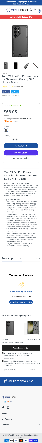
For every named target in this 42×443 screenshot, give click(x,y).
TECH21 (4, 73)
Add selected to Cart (21, 348)
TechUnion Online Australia (20, 435)
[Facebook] (3, 407)
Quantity (7, 136)
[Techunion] (9, 403)
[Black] (6, 130)
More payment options (21, 158)
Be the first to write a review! (21, 302)
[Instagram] (8, 407)
